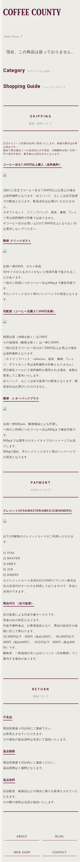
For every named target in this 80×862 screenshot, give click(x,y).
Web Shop (11, 36)
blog (59, 836)
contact (59, 852)
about (22, 836)
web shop (22, 852)
